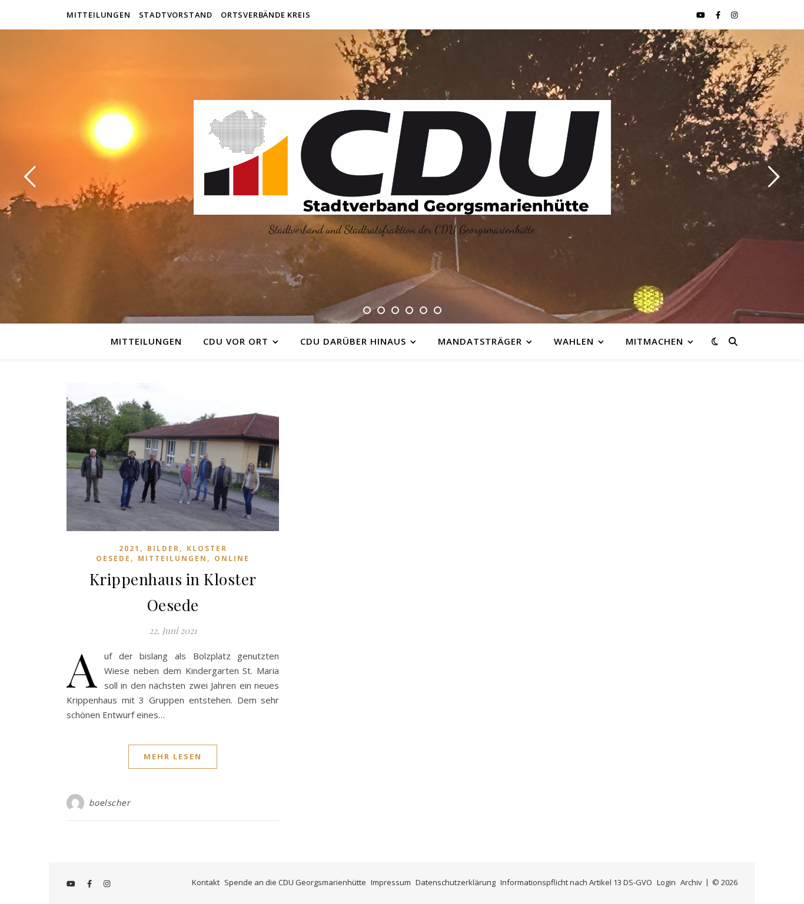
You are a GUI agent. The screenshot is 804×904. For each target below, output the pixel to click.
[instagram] (734, 14)
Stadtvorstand (175, 14)
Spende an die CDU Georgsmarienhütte (295, 882)
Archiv (691, 882)
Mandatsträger (480, 341)
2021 (129, 548)
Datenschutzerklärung (456, 882)
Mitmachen (654, 341)
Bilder (163, 548)
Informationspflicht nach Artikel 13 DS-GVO (576, 882)
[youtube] (701, 14)
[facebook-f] (719, 14)
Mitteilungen (99, 14)
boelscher (110, 802)
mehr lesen (173, 756)
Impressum (391, 882)
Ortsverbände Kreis (265, 14)
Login (666, 882)
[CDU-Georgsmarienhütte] (402, 157)
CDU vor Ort (235, 341)
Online (232, 558)
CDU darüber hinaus (353, 341)
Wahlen (574, 341)
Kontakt (206, 882)
